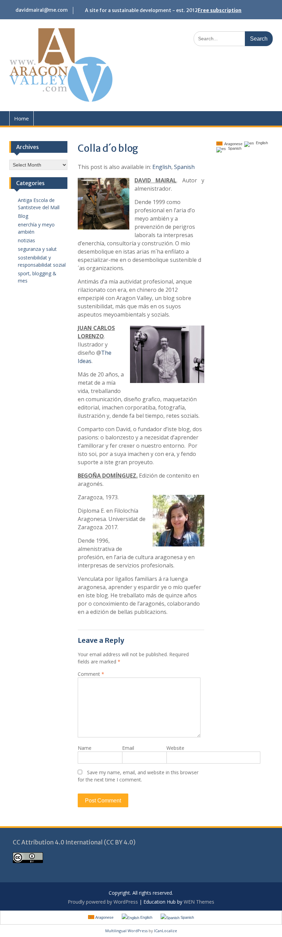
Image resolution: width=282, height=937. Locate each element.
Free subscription (219, 10)
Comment (91, 674)
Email (128, 748)
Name (84, 748)
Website (175, 748)
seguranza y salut (37, 249)
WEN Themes (199, 901)
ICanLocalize (165, 930)
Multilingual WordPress (126, 930)
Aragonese (232, 144)
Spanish (184, 167)
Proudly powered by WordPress (103, 901)
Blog (23, 216)
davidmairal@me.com (41, 10)
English (161, 167)
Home (21, 118)
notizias (26, 240)
